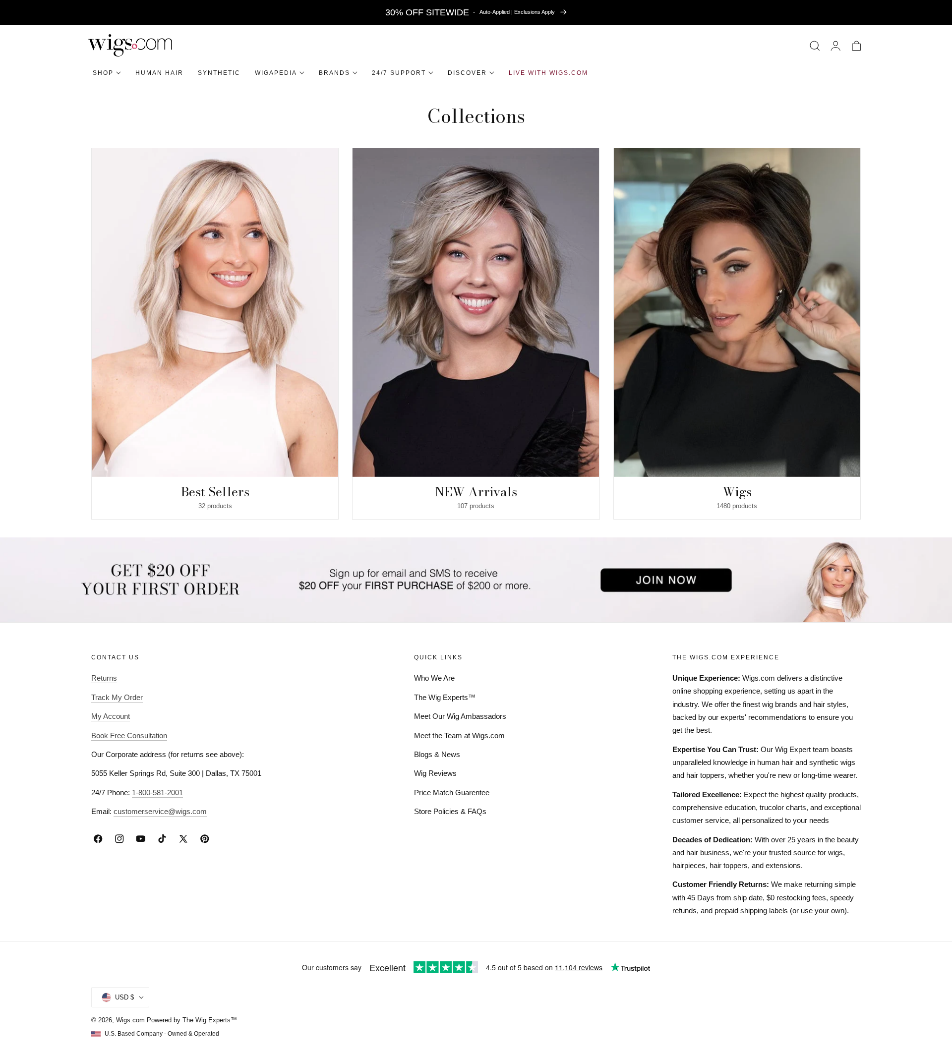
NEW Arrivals (476, 491)
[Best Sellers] (215, 312)
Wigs (737, 491)
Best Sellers (215, 491)
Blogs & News (437, 754)
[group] (215, 333)
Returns (104, 678)
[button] (815, 45)
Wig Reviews (435, 773)
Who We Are (434, 678)
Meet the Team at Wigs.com (459, 735)
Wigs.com (130, 1020)
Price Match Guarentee (451, 792)
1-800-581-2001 (157, 792)
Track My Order (117, 697)
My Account (110, 716)
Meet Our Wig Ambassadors (460, 716)
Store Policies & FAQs (450, 811)
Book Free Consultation (129, 735)
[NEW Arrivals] (476, 312)
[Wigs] (737, 312)
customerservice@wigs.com (160, 811)
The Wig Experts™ (445, 697)
